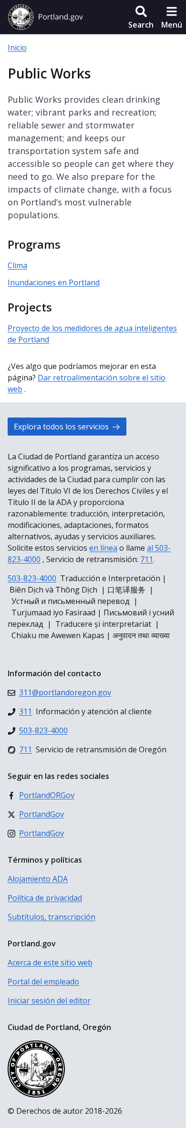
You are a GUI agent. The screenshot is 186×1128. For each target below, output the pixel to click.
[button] (140, 17)
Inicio (17, 47)
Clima (17, 265)
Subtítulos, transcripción (51, 917)
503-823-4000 (32, 578)
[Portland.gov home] (45, 17)
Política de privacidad (45, 898)
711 (146, 559)
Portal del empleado (43, 981)
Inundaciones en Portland (54, 282)
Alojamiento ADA (38, 879)
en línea (103, 548)
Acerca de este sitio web (50, 962)
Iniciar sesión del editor (49, 1000)
